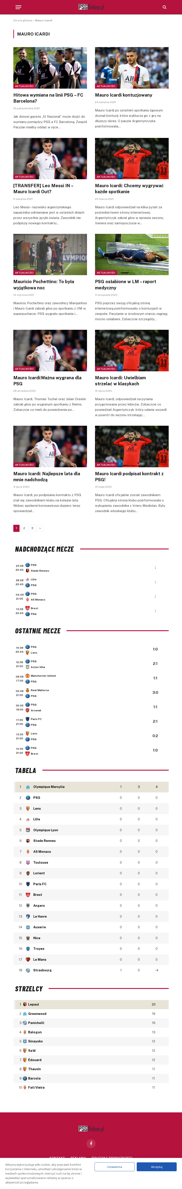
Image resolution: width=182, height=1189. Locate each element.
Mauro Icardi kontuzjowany (123, 95)
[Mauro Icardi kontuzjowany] (132, 68)
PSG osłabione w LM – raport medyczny (125, 284)
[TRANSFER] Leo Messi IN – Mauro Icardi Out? (43, 188)
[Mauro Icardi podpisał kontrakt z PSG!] (132, 446)
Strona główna (22, 20)
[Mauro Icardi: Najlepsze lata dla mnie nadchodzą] (50, 446)
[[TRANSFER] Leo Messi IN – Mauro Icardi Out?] (50, 158)
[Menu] (18, 7)
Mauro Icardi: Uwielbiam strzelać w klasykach (120, 380)
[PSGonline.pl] (91, 7)
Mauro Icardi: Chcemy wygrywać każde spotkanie (129, 188)
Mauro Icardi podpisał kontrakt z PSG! (129, 476)
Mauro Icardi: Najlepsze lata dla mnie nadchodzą (46, 476)
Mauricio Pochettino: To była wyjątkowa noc (43, 284)
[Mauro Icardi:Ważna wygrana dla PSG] (50, 350)
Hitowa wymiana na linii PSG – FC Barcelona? (48, 98)
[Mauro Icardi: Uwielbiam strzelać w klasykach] (132, 350)
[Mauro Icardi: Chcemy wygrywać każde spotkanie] (132, 158)
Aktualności (24, 86)
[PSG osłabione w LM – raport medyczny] (132, 254)
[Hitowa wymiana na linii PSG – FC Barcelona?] (50, 68)
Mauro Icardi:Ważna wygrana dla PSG (47, 380)
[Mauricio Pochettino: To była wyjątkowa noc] (50, 254)
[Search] (164, 7)
